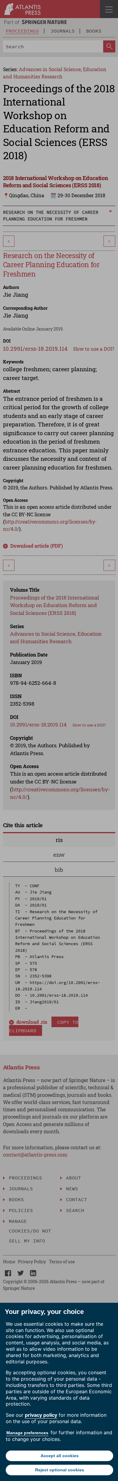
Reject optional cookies (59, 1469)
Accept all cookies (60, 1455)
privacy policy (41, 1415)
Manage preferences (27, 1432)
